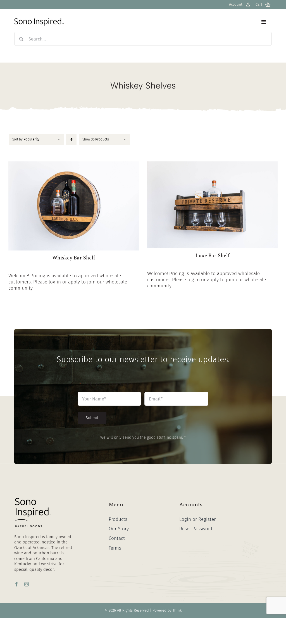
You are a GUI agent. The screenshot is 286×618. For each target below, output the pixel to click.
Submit (92, 418)
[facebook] (16, 584)
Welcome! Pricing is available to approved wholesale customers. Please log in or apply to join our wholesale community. (67, 282)
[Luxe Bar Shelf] (212, 164)
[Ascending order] (71, 139)
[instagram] (26, 584)
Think (177, 610)
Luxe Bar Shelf (213, 255)
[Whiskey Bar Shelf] (73, 164)
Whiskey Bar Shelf (73, 258)
